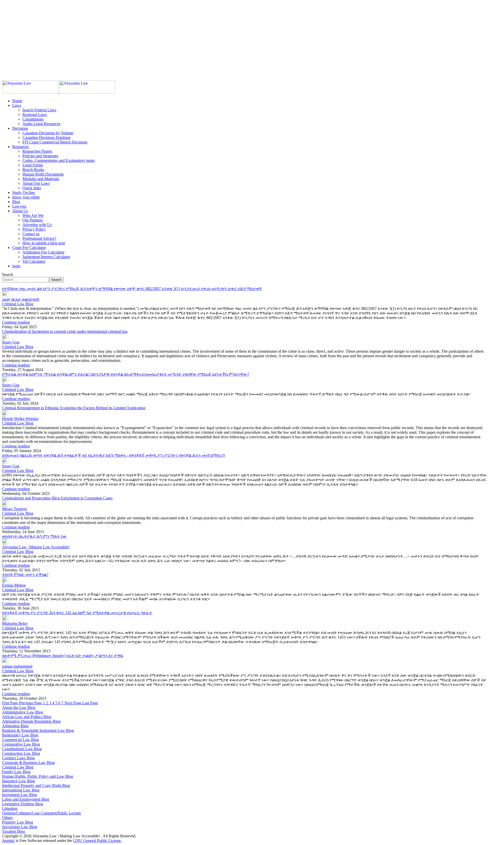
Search (7, 274)
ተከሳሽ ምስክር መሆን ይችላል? (25, 574)
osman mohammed (17, 666)
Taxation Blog (13, 831)
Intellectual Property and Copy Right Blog (36, 785)
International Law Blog (20, 790)
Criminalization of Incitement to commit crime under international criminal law (65, 331)
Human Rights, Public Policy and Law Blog (37, 776)
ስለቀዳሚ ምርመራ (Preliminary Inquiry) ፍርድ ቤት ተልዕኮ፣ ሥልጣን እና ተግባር (63, 655)
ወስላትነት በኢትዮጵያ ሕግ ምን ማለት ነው (34, 536)
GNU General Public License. (97, 840)
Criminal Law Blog (17, 304)
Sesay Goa (10, 342)
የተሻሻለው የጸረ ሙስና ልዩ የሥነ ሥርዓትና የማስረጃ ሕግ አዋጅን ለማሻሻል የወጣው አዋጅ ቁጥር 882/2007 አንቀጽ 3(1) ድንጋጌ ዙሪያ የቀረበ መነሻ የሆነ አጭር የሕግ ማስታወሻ (132, 288)
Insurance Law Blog (18, 781)
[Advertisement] (155, 37)
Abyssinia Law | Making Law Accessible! (36, 547)
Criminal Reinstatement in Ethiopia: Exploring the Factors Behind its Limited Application (73, 408)
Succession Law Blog (19, 827)
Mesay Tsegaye (14, 509)
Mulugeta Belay (15, 623)
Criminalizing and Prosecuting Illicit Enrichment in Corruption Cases (57, 498)
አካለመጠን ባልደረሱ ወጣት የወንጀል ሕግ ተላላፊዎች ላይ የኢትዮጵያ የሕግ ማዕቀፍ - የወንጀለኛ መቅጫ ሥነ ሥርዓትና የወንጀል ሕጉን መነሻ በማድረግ (113, 455)
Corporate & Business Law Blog (28, 762)
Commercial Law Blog (20, 739)
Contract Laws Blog (18, 758)
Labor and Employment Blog (25, 799)
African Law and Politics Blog (26, 717)
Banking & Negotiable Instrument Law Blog (38, 730)
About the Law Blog (18, 707)
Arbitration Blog (15, 726)
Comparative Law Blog (21, 744)
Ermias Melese (14, 585)
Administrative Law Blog (22, 712)
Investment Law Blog (19, 795)
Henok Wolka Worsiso (20, 418)
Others (7, 817)
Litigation (10, 808)
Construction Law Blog (21, 753)
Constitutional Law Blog (22, 749)
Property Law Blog (17, 822)
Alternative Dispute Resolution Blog (31, 721)
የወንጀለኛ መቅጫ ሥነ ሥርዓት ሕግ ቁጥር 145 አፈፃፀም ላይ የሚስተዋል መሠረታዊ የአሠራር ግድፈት (77, 613)
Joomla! (8, 840)
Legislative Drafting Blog (22, 804)
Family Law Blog (16, 772)
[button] (16, 105)
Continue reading (16, 322)
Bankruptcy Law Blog (20, 735)
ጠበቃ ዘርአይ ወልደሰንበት (21, 299)
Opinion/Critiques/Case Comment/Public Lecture (41, 813)
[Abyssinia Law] (58, 92)
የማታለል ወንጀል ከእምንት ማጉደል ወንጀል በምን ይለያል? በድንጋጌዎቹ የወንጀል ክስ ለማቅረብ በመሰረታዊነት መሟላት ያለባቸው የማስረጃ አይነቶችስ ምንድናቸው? (125, 374)
